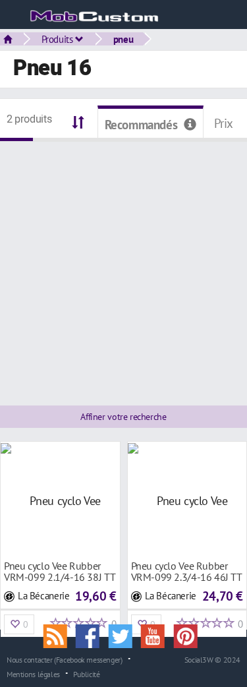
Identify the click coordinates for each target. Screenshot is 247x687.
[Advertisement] (123, 265)
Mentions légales (33, 674)
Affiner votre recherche (123, 417)
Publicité (86, 674)
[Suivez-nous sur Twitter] (125, 635)
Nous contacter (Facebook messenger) (65, 659)
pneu (123, 38)
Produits (58, 38)
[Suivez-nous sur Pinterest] (189, 635)
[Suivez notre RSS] (59, 635)
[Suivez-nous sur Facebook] (92, 635)
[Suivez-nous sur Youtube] (157, 635)
